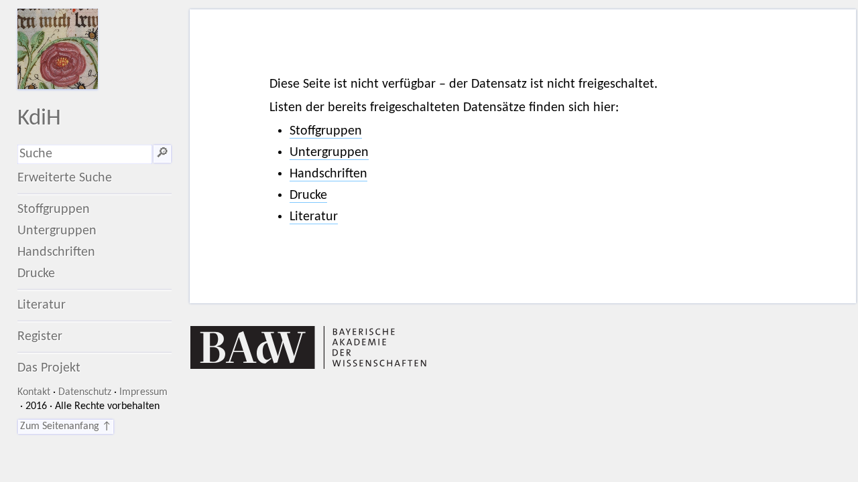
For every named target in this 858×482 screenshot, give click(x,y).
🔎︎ (162, 154)
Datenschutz (84, 392)
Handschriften (56, 252)
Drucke (36, 273)
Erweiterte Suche (64, 178)
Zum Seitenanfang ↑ (65, 426)
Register (39, 336)
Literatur (41, 305)
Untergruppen (57, 231)
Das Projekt (48, 368)
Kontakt (33, 392)
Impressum (143, 392)
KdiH (39, 119)
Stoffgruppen (53, 209)
